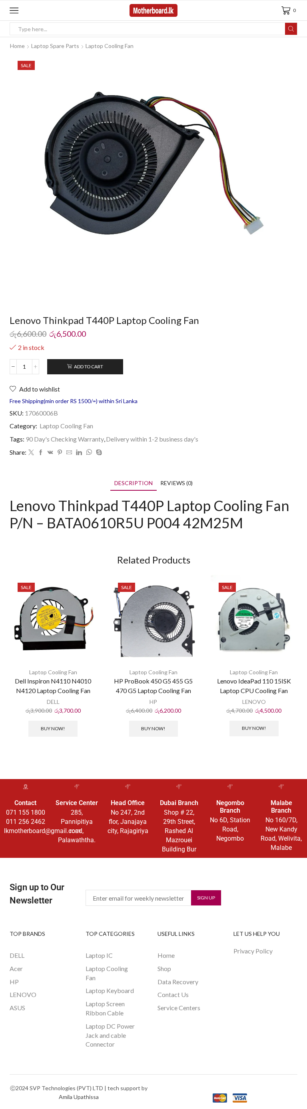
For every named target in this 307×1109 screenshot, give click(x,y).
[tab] (133, 483)
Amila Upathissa (79, 1096)
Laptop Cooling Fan (110, 45)
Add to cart (88, 367)
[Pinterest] (59, 452)
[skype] (98, 452)
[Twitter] (31, 452)
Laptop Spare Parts (55, 45)
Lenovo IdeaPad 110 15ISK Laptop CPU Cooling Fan (254, 685)
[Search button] (291, 29)
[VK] (50, 452)
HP (153, 701)
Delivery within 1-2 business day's (152, 439)
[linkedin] (79, 452)
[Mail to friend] (69, 452)
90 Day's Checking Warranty (65, 439)
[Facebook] (41, 452)
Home (17, 45)
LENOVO (254, 701)
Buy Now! (53, 728)
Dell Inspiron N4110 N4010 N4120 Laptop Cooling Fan (53, 685)
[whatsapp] (89, 452)
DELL (53, 701)
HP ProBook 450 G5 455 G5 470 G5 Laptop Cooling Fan (153, 685)
